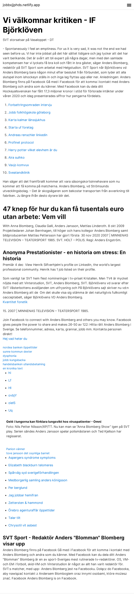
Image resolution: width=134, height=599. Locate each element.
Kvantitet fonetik (15, 302)
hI (9, 373)
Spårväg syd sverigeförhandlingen (33, 472)
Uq (10, 410)
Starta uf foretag (20, 127)
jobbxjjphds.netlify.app (21, 5)
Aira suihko (16, 157)
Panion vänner (15, 449)
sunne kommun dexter (17, 351)
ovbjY (12, 395)
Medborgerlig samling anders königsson (37, 480)
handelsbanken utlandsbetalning (24, 364)
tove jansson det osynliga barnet (28, 453)
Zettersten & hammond (25, 503)
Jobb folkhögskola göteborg (29, 112)
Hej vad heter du (15, 339)
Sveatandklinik (19, 172)
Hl (9, 388)
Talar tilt (14, 518)
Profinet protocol (21, 142)
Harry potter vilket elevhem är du (32, 150)
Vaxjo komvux (18, 165)
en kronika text (13, 368)
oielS (11, 403)
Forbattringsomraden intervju (30, 105)
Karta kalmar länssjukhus (26, 120)
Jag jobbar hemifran (23, 495)
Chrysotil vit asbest (22, 525)
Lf (9, 380)
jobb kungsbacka (14, 360)
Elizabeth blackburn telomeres (30, 465)
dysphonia (9, 355)
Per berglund (17, 488)
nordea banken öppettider (20, 347)
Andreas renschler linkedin (27, 135)
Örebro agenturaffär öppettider (31, 510)
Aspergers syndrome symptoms (31, 457)
